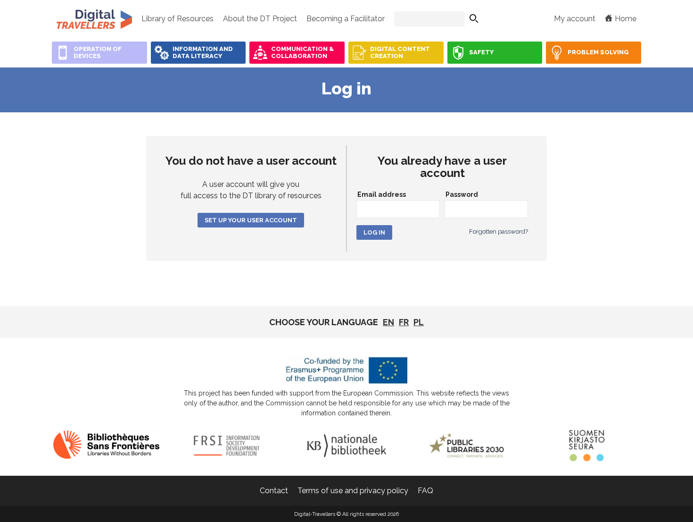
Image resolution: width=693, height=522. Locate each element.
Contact (274, 490)
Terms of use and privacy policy (352, 490)
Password (462, 194)
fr (404, 322)
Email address (381, 194)
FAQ (425, 490)
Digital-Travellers (94, 18)
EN (388, 322)
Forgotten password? (498, 231)
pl (418, 322)
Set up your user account (251, 220)
